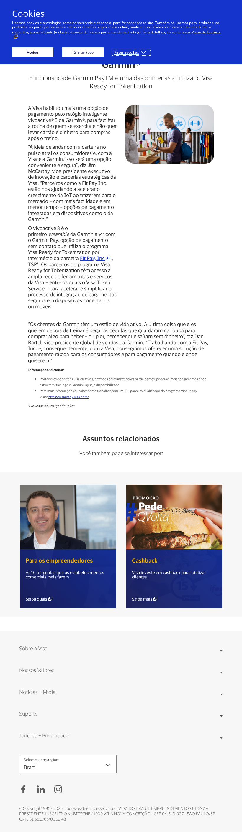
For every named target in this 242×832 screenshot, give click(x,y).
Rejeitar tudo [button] (83, 52)
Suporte (28, 713)
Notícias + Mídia (37, 692)
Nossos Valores (36, 670)
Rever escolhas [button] (126, 52)
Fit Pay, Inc (92, 258)
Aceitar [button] (33, 52)
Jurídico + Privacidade (44, 735)
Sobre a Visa (33, 648)
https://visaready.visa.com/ (68, 397)
